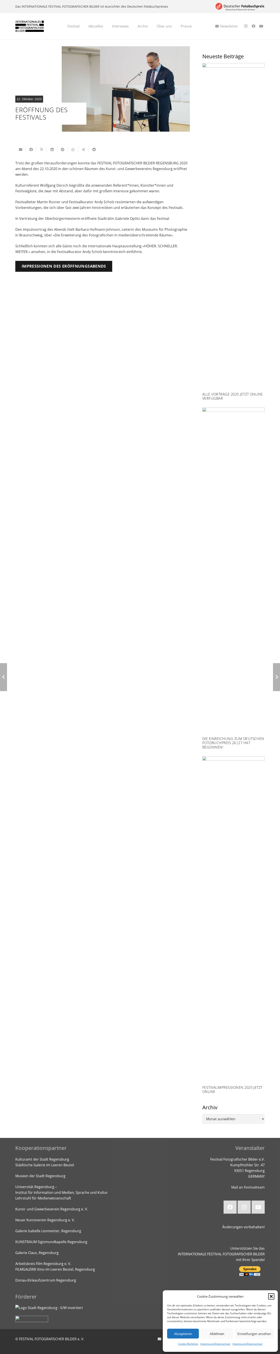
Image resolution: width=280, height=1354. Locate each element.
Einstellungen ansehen (254, 1334)
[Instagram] (245, 26)
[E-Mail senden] (20, 149)
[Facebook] (253, 26)
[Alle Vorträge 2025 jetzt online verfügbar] (233, 232)
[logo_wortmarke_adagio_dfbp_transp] (240, 6)
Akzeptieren (183, 1334)
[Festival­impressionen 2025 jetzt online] (233, 925)
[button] (271, 1296)
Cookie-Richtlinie (188, 1344)
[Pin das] (62, 149)
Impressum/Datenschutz (215, 1344)
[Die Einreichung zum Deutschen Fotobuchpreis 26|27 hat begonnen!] (233, 578)
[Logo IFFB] (29, 26)
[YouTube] (261, 26)
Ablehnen (217, 1334)
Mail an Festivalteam (248, 1187)
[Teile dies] (31, 149)
